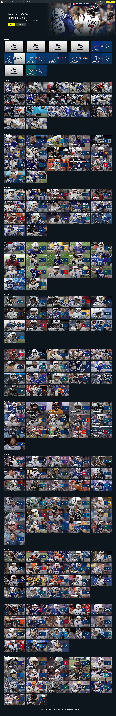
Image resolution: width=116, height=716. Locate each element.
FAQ (42, 709)
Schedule (11, 1)
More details (26, 1)
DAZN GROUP (70, 709)
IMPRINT (64, 709)
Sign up (110, 1)
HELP (38, 709)
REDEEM (77, 709)
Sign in (100, 1)
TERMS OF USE (47, 709)
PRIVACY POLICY (57, 709)
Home (5, 1)
